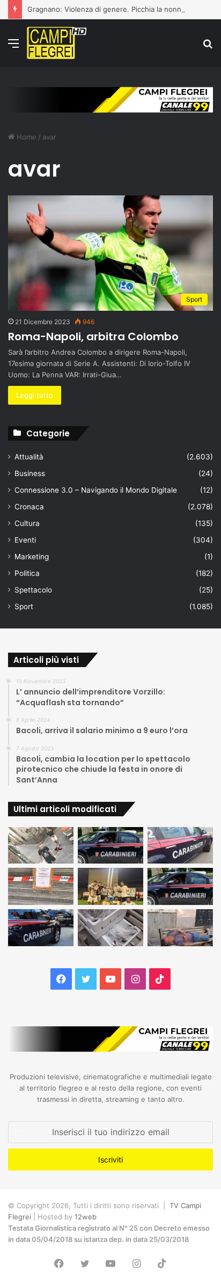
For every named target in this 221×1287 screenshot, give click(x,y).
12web (86, 1216)
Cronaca (29, 506)
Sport (23, 606)
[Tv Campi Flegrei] (56, 43)
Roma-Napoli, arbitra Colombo (93, 336)
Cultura (27, 523)
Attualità (28, 456)
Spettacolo (33, 590)
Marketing (31, 556)
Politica (27, 573)
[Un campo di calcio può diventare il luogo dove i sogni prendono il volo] (110, 886)
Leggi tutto (34, 395)
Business (29, 473)
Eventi (25, 540)
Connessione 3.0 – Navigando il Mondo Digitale (95, 490)
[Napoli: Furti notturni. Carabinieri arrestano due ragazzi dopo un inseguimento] (110, 845)
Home (25, 137)
